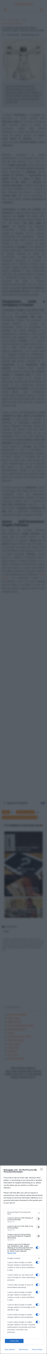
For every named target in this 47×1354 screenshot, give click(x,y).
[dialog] (23, 1259)
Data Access (23, 1349)
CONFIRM (14, 1341)
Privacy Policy (37, 1349)
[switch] (38, 1218)
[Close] (42, 1170)
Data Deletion (10, 1349)
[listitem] (23, 1213)
